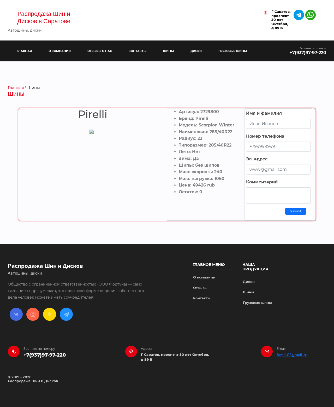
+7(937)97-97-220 (308, 52)
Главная (16, 87)
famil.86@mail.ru (292, 355)
